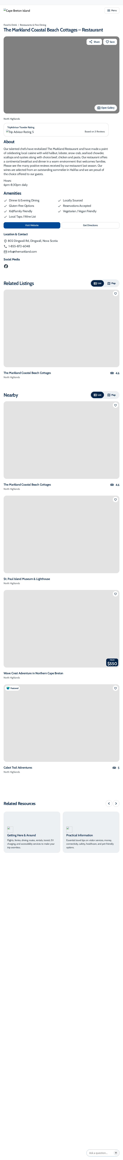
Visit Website (41, 225)
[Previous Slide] (109, 803)
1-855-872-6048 (19, 246)
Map (113, 283)
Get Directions (96, 226)
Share (96, 41)
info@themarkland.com (22, 251)
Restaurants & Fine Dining (33, 25)
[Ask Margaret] (116, 1153)
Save (112, 41)
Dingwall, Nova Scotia (33, 241)
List (99, 283)
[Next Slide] (116, 803)
